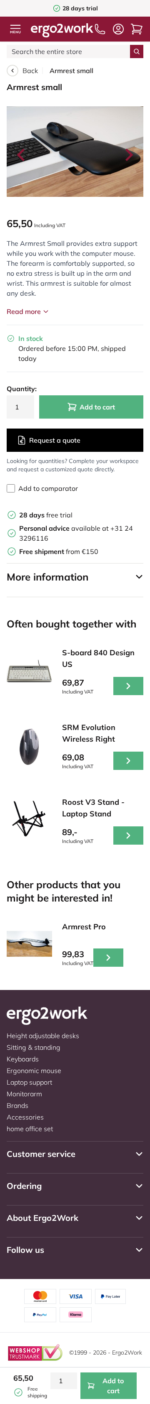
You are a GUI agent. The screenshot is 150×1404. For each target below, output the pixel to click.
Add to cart (97, 407)
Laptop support (29, 1082)
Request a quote (54, 440)
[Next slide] (128, 155)
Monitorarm (24, 1094)
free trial (45, 515)
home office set (30, 1129)
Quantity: (20, 389)
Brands (17, 1105)
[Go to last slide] (22, 155)
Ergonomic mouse (34, 1070)
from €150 (58, 551)
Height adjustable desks (43, 1036)
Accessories (25, 1117)
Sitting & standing (33, 1047)
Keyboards (23, 1059)
